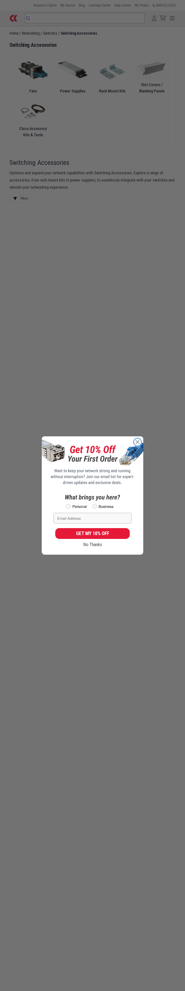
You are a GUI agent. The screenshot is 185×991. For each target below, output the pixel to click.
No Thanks (92, 544)
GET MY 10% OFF (92, 533)
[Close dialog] (137, 442)
